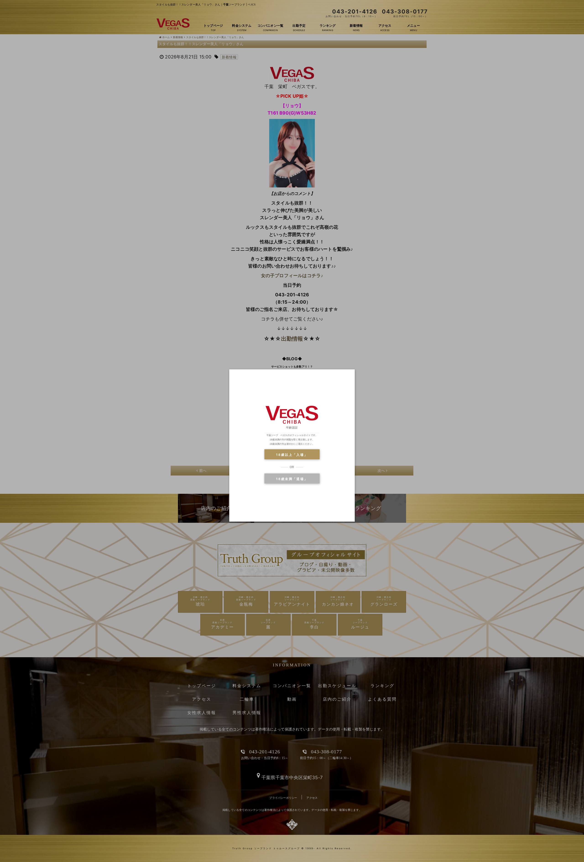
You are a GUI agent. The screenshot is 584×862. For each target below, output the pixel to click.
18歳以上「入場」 (292, 455)
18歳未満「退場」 (292, 479)
